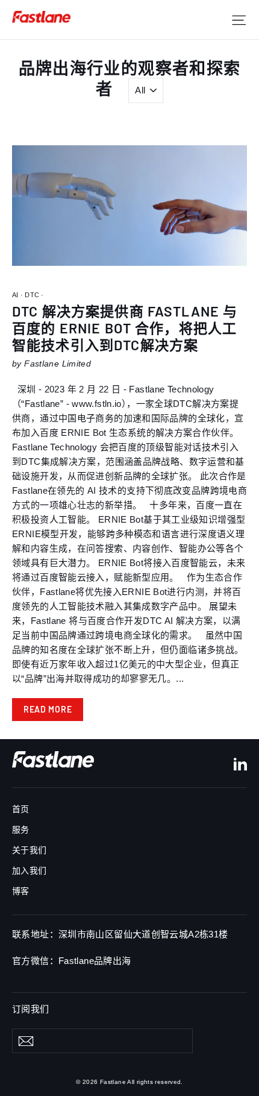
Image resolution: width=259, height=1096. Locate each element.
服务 (21, 829)
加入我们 (29, 870)
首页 (21, 809)
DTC (32, 294)
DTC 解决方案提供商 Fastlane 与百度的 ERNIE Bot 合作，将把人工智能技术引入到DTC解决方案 (124, 328)
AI (16, 294)
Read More (47, 709)
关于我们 (29, 850)
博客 (21, 891)
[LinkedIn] (240, 763)
